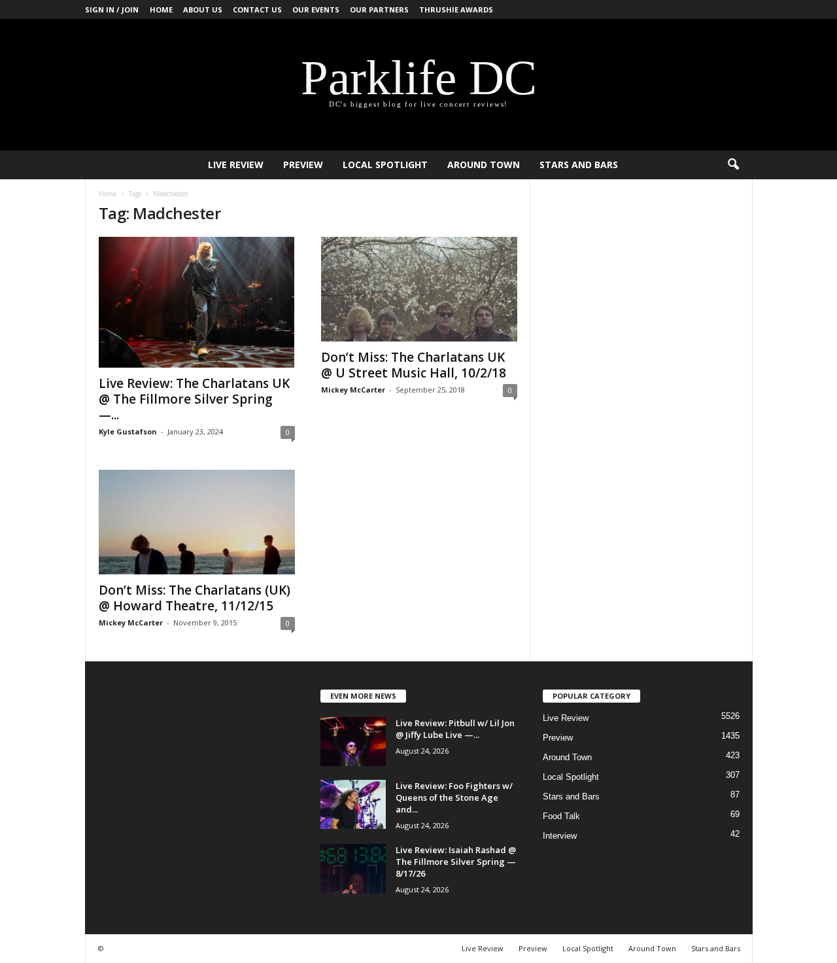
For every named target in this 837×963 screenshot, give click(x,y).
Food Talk (561, 816)
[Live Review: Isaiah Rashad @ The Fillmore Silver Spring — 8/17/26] (353, 869)
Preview (303, 164)
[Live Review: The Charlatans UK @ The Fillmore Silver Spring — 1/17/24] (197, 302)
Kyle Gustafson (128, 431)
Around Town (483, 164)
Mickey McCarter (353, 389)
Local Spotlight (385, 164)
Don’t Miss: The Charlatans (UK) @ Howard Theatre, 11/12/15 (194, 598)
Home (161, 9)
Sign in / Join (112, 9)
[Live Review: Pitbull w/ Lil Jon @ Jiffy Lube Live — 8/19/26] (353, 741)
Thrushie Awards (456, 9)
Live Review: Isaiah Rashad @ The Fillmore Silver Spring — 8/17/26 (456, 861)
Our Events (315, 9)
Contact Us (257, 9)
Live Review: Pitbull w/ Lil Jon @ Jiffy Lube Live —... (455, 729)
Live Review (236, 164)
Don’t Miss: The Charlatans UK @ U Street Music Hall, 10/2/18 (413, 365)
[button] (733, 164)
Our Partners (379, 9)
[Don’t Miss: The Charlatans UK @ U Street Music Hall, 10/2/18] (419, 289)
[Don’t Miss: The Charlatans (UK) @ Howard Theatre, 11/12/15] (197, 522)
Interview (560, 836)
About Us (202, 9)
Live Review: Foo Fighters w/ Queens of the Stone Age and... (454, 797)
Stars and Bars (578, 164)
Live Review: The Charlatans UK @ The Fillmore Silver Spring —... (194, 399)
